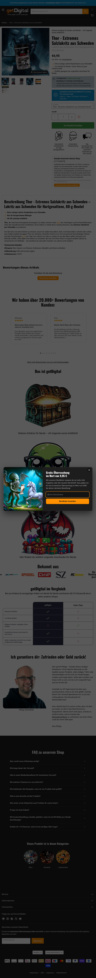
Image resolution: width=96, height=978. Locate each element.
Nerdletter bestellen (67, 501)
